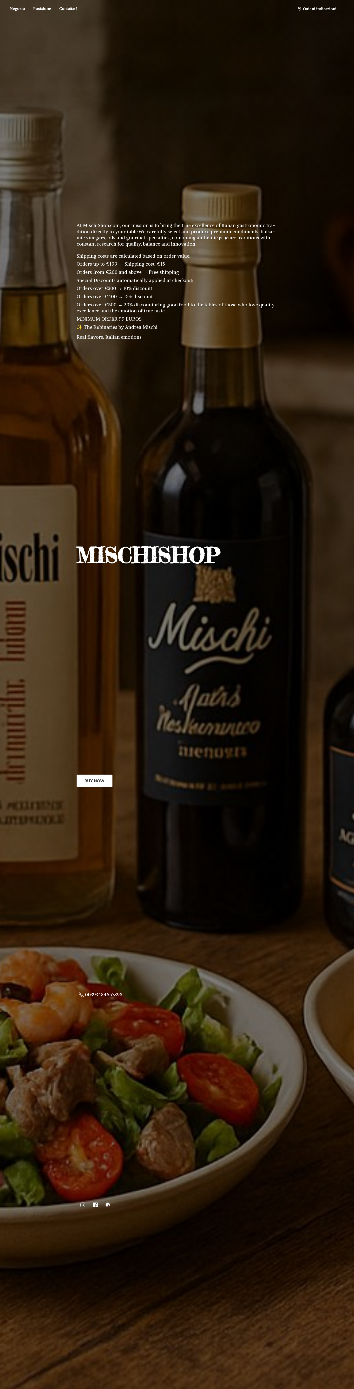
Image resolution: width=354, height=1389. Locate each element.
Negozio (17, 8)
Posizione (42, 8)
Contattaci (68, 8)
